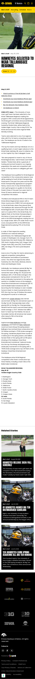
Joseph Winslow (15, 299)
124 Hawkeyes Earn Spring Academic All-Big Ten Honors (17, 553)
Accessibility (17, 674)
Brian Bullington (15, 323)
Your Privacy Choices (8, 668)
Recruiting (14, 10)
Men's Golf (5, 54)
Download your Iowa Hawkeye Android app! (17, 102)
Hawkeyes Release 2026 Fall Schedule (17, 464)
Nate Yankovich (24, 325)
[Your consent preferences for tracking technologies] (3, 675)
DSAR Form (22, 664)
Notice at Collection (24, 668)
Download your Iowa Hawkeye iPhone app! (17, 99)
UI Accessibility (6, 674)
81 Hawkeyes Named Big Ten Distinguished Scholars (16, 508)
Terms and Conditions (8, 664)
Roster (29, 10)
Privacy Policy (5, 661)
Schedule (22, 10)
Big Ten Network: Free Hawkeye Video (15, 105)
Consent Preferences (20, 661)
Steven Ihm (23, 270)
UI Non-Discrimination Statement (12, 671)
